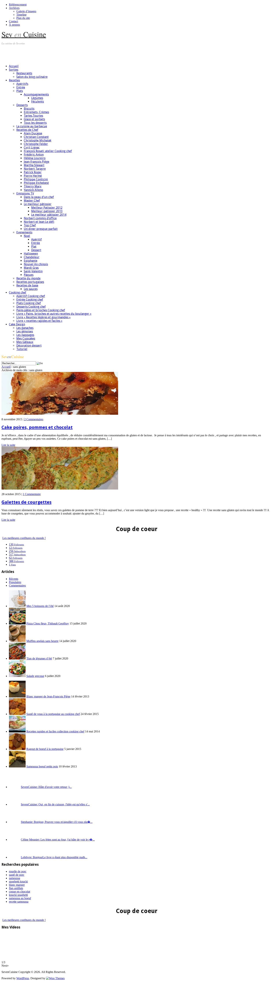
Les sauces (31, 289)
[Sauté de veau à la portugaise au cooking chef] (17, 714)
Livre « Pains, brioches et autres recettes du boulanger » (53, 314)
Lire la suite (8, 445)
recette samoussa (18, 901)
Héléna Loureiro (35, 158)
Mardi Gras (31, 268)
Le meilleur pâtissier (37, 204)
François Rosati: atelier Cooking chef (48, 151)
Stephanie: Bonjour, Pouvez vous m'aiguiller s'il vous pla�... (56, 821)
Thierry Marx (32, 186)
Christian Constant (36, 137)
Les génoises (24, 331)
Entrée (20, 87)
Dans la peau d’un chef (39, 197)
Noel (27, 236)
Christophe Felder (36, 144)
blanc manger (17, 884)
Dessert (36, 250)
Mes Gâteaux (24, 342)
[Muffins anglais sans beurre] (17, 641)
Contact (13, 21)
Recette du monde (28, 278)
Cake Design (17, 324)
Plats (19, 91)
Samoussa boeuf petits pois (42, 766)
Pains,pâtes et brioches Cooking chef (40, 310)
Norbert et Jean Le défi (39, 222)
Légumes (37, 98)
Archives (14, 7)
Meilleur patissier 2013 (47, 211)
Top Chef (30, 225)
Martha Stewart (34, 165)
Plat (33, 246)
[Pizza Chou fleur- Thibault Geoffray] (17, 623)
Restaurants (24, 73)
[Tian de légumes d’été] (17, 658)
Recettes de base (27, 285)
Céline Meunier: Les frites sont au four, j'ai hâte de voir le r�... (58, 839)
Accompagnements (36, 94)
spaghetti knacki (18, 881)
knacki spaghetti (18, 894)
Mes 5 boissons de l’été (40, 606)
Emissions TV (25, 193)
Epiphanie (30, 260)
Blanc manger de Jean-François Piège (48, 696)
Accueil (14, 66)
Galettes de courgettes (26, 502)
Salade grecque (35, 676)
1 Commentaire (32, 494)
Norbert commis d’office (40, 218)
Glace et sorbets (34, 119)
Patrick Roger (33, 172)
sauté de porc (16, 874)
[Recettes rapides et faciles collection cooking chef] (17, 731)
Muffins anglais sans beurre (42, 641)
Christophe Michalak (37, 140)
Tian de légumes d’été (39, 658)
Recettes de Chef (27, 130)
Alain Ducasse (33, 133)
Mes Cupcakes (25, 338)
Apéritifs (22, 84)
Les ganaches (24, 328)
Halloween (31, 253)
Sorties (13, 69)
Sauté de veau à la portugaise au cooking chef (53, 714)
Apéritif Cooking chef (30, 296)
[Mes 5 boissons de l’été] (17, 606)
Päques (28, 275)
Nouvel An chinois (36, 264)
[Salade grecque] (17, 676)
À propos (14, 24)
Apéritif (36, 239)
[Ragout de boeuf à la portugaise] (17, 749)
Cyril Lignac (32, 147)
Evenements (24, 232)
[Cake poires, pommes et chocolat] (59, 413)
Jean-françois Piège (36, 161)
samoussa (14, 878)
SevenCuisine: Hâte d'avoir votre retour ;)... (46, 786)
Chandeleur (31, 257)
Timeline (21, 14)
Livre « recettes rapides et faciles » (39, 321)
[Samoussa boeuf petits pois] (17, 766)
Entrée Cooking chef (29, 299)
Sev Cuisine (23, 34)
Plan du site (23, 18)
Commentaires (17, 585)
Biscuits (29, 108)
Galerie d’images (26, 11)
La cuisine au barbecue (31, 126)
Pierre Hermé (33, 176)
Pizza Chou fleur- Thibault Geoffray (47, 623)
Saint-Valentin (33, 271)
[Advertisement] (69, 53)
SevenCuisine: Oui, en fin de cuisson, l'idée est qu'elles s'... (55, 804)
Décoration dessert (29, 345)
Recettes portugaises (30, 282)
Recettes (14, 80)
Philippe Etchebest (36, 183)
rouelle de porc (17, 871)
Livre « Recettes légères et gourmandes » (43, 317)
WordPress (22, 978)
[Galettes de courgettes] (59, 488)
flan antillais (16, 888)
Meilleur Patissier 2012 (46, 207)
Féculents (37, 101)
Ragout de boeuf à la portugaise (45, 749)
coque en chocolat (19, 891)
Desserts (22, 105)
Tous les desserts (35, 123)
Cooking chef (17, 292)
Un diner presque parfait (41, 229)
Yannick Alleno (33, 190)
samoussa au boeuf (20, 898)
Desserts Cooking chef (31, 306)
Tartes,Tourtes (33, 115)
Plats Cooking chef (28, 303)
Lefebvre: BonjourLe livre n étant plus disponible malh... (54, 857)
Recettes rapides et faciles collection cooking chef (55, 731)
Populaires (15, 582)
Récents (13, 578)
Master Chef (32, 200)
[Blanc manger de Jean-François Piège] (17, 696)
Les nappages (25, 335)
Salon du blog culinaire (32, 77)
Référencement (18, 4)
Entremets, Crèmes (36, 112)
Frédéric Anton (34, 154)
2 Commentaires (33, 419)
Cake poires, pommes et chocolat (37, 427)
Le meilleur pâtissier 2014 (48, 214)
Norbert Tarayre (35, 169)
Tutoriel (21, 349)
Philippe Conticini (36, 179)
